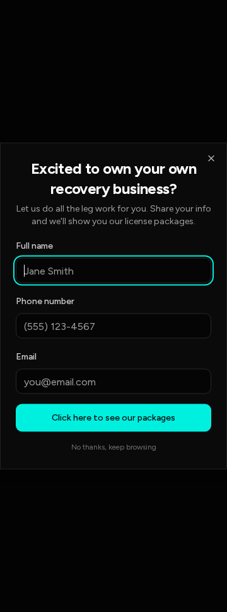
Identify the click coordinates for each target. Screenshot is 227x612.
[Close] (211, 159)
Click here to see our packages (113, 417)
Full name (34, 246)
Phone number (45, 301)
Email (26, 356)
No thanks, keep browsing (113, 447)
